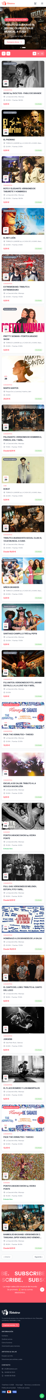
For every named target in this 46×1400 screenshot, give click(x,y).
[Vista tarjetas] (34, 53)
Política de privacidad (9, 1388)
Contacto (5, 1336)
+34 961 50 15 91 (9, 1372)
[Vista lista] (38, 53)
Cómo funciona (7, 1343)
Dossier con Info (7, 1356)
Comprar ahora (13, 42)
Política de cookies (23, 1388)
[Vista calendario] (42, 53)
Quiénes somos (7, 1339)
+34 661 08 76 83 (9, 1376)
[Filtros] (4, 53)
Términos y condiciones (32, 1385)
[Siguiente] (44, 28)
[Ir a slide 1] (20, 47)
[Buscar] (8, 53)
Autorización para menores (11, 1346)
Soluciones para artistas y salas (12, 1359)
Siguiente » (38, 1257)
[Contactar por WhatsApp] (42, 1396)
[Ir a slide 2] (24, 47)
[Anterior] (1, 28)
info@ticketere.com (10, 1369)
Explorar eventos (9, 1325)
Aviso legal (19, 1385)
